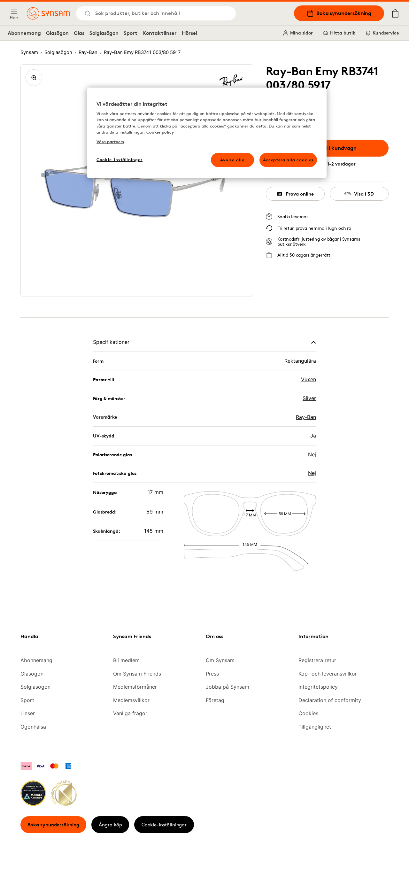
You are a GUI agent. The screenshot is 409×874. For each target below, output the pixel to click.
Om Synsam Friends (137, 673)
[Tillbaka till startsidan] (48, 13)
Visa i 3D (364, 194)
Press (212, 673)
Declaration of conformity (329, 700)
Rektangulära (300, 361)
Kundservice (386, 32)
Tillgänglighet (314, 726)
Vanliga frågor (130, 713)
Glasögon (57, 33)
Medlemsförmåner (135, 687)
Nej (312, 454)
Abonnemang (24, 33)
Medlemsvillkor (131, 700)
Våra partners (110, 141)
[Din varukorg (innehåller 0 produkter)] (395, 13)
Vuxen (308, 379)
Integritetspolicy (318, 687)
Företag (215, 700)
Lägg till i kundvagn (332, 148)
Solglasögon (104, 33)
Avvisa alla (232, 159)
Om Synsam (220, 660)
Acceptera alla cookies (288, 159)
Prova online (300, 194)
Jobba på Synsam (227, 687)
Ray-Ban (306, 417)
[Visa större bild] (34, 77)
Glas (79, 33)
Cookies (308, 713)
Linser (27, 713)
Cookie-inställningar (164, 825)
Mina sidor (301, 32)
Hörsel (189, 33)
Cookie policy (160, 132)
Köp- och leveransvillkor (327, 673)
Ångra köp (110, 825)
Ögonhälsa (33, 726)
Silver (309, 398)
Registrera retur (317, 660)
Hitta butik (342, 32)
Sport (130, 33)
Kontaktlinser (160, 33)
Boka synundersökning (343, 13)
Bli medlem (126, 660)
